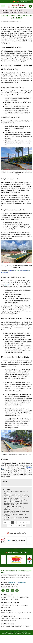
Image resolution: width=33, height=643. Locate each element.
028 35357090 (11, 582)
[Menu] (3, 6)
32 (15, 525)
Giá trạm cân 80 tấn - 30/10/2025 (13, 506)
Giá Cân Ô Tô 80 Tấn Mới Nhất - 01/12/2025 (16, 495)
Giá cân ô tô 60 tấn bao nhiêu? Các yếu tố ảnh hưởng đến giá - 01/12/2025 (16, 497)
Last (24, 525)
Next (19, 525)
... (8, 525)
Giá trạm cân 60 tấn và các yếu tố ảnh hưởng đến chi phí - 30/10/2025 (16, 503)
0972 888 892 (21, 582)
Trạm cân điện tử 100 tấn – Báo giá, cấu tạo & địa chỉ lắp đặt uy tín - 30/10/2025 (16, 500)
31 (11, 525)
